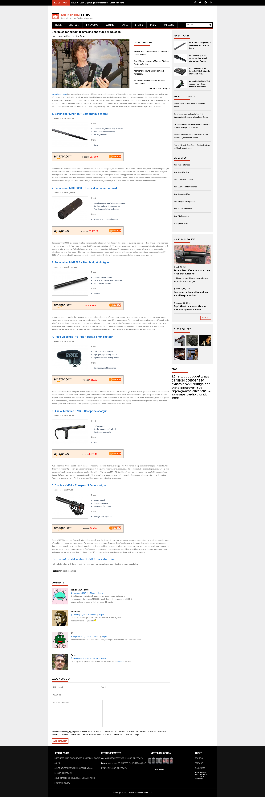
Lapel (124, 25)
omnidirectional (196, 391)
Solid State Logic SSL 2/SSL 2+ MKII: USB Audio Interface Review (199, 71)
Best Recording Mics (182, 194)
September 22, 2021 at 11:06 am (86, 637)
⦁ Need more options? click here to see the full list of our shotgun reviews (83, 559)
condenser (195, 380)
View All (206, 318)
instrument (189, 387)
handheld (191, 384)
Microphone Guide (68, 571)
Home (58, 25)
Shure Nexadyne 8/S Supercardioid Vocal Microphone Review (198, 58)
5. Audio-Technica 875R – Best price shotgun (79, 411)
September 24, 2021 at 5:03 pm (85, 658)
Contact (199, 763)
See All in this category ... (158, 88)
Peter (83, 36)
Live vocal (92, 25)
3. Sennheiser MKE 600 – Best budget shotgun (80, 262)
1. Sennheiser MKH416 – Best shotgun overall (80, 113)
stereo (175, 394)
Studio (139, 25)
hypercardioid (178, 388)
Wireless (169, 25)
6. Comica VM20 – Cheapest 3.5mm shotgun (79, 485)
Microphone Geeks (59, 94)
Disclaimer (200, 768)
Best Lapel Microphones (183, 179)
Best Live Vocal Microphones (185, 187)
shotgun (121, 661)
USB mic (109, 25)
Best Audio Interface (182, 165)
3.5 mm (176, 376)
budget (195, 376)
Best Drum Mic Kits (181, 172)
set (209, 391)
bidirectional (185, 377)
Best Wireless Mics (181, 216)
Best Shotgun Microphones (184, 201)
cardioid (178, 380)
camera (205, 376)
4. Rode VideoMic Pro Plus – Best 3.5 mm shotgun (82, 336)
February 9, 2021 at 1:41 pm (84, 593)
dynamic (178, 384)
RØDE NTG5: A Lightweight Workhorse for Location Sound (97, 3)
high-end (203, 384)
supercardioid (188, 394)
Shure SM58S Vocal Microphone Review (125, 758)
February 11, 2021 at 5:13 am (84, 615)
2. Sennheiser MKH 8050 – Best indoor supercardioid (84, 188)
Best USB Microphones (183, 209)
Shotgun (74, 25)
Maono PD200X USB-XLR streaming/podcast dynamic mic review (199, 84)
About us (199, 758)
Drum (153, 25)
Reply (100, 593)
